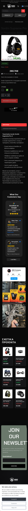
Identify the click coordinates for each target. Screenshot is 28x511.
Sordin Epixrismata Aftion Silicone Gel (7, 380)
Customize (14, 503)
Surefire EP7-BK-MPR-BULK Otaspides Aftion (19, 380)
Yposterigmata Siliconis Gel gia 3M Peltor (20, 401)
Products (7, 15)
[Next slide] (24, 304)
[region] (14, 497)
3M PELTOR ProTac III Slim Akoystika (20, 359)
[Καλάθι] (18, 6)
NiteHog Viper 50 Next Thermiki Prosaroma (7, 401)
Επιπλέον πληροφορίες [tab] (10, 128)
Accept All (13, 499)
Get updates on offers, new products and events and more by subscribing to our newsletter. (13, 450)
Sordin (6, 67)
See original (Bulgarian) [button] (14, 234)
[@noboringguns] (9, 270)
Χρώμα (3, 87)
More (20, 15)
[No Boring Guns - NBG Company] (11, 6)
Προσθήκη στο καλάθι (9, 100)
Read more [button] (10, 232)
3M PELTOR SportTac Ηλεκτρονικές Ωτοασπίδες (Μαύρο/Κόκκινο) (7, 359)
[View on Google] (9, 221)
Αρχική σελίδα (9, 22)
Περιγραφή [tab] (6, 124)
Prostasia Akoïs (19, 22)
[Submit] (23, 10)
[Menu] (4, 6)
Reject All (14, 507)
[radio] (2, 90)
